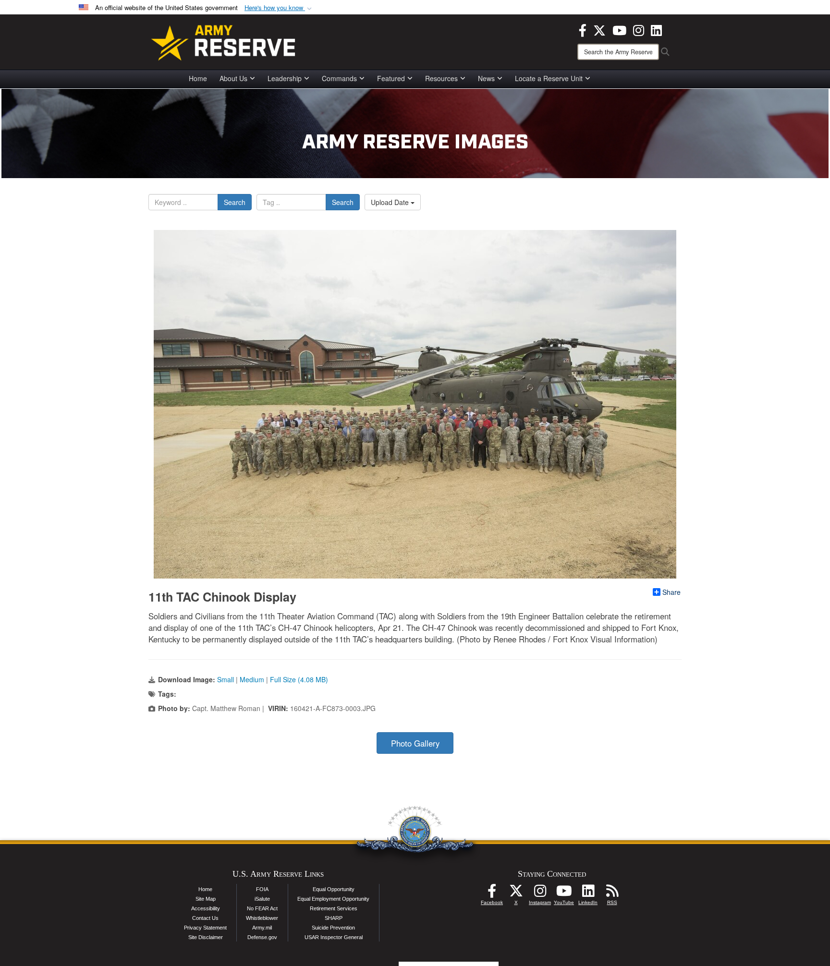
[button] (279, 8)
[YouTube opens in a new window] (619, 29)
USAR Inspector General (334, 937)
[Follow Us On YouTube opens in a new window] (564, 893)
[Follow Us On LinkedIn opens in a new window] (588, 893)
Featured (391, 78)
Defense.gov (262, 937)
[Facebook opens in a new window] (582, 29)
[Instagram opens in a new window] (638, 29)
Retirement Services (333, 908)
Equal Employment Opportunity (333, 899)
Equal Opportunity (333, 889)
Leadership (285, 78)
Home (198, 78)
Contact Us (205, 918)
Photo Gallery (415, 743)
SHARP (333, 918)
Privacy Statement (205, 927)
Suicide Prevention (333, 927)
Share (671, 592)
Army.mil (262, 927)
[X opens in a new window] (599, 29)
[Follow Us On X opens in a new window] (516, 893)
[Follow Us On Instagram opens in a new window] (540, 893)
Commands (339, 78)
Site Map (205, 899)
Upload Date (391, 202)
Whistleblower (262, 918)
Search (234, 202)
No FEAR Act (262, 908)
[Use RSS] (612, 893)
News (486, 78)
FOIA (262, 889)
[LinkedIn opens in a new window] (656, 29)
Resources (441, 78)
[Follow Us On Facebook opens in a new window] (492, 893)
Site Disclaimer (205, 937)
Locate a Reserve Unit (549, 78)
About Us (233, 78)
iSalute (262, 899)
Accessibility (205, 908)
